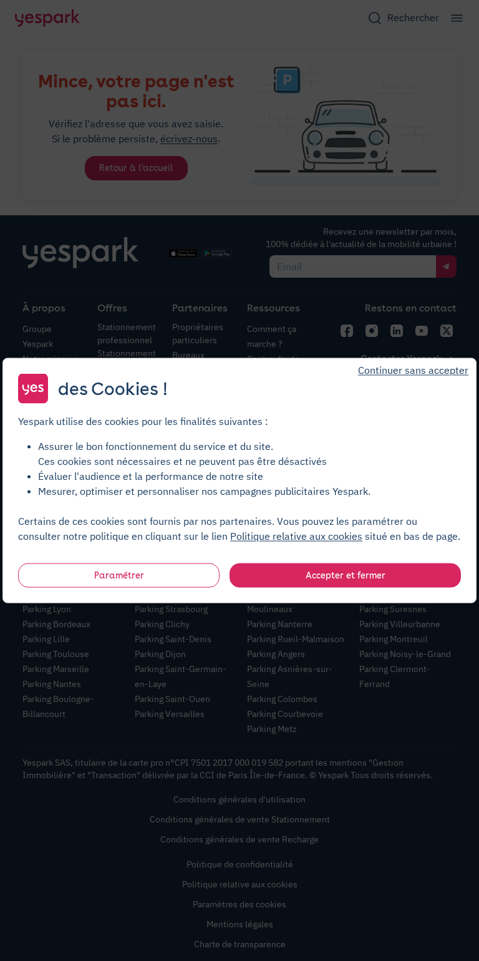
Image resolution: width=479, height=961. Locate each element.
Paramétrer (119, 575)
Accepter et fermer (345, 575)
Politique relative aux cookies (296, 536)
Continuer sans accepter (413, 370)
